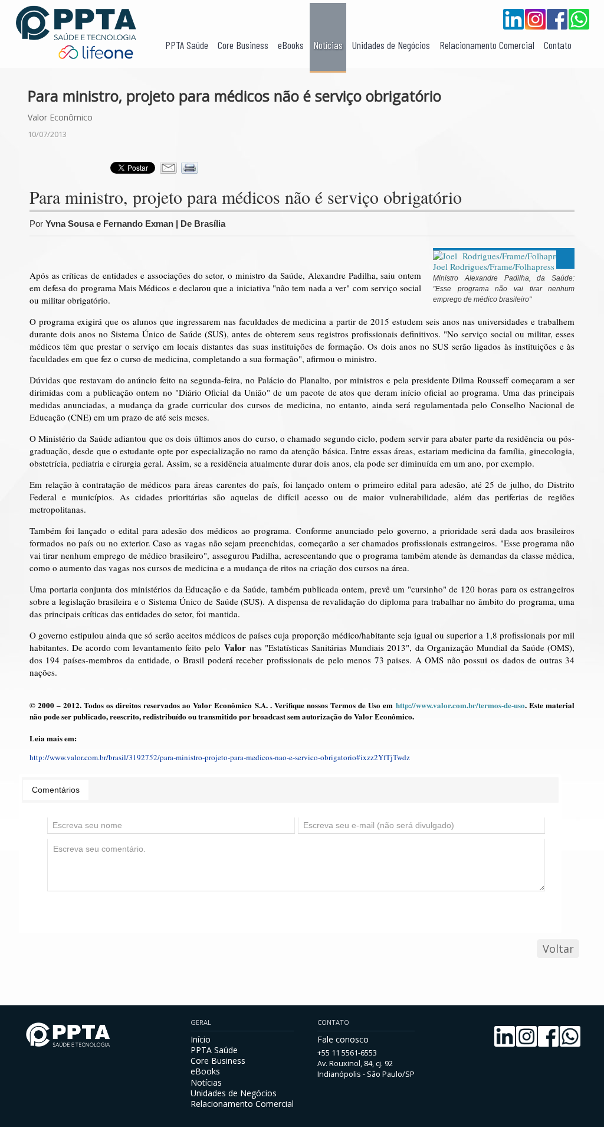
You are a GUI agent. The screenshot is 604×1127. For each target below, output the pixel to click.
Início (201, 1039)
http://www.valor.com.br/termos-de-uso (460, 705)
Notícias (328, 44)
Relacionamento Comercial (486, 44)
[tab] (55, 790)
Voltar (558, 949)
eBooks (291, 44)
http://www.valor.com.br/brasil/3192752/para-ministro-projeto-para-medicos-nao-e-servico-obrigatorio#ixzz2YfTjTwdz (219, 757)
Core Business (243, 44)
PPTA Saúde (186, 44)
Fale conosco (343, 1039)
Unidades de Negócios (391, 44)
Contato (558, 44)
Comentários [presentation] (56, 789)
